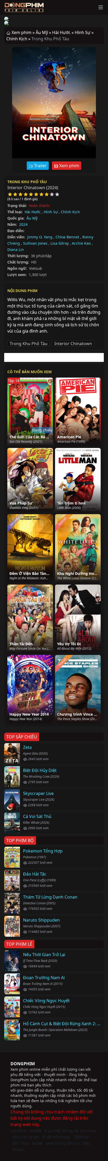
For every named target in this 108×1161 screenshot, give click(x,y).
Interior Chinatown (73, 343)
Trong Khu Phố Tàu (27, 181)
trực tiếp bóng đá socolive (70, 1131)
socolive (18, 1131)
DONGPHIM (22, 1064)
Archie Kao (81, 243)
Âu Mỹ (31, 218)
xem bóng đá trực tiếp (68, 1143)
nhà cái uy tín (26, 1137)
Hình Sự (51, 211)
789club (81, 1137)
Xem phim (68, 166)
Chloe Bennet (67, 236)
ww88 (35, 1131)
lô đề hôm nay (56, 1137)
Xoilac (18, 1149)
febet (37, 1143)
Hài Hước (33, 211)
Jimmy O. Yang (39, 236)
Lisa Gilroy (60, 243)
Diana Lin (15, 249)
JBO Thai (21, 1143)
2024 (23, 224)
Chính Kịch (70, 211)
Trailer (40, 166)
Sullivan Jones (35, 243)
